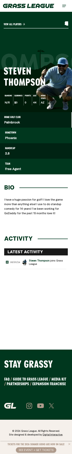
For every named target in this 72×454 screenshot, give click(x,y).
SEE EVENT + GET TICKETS (36, 450)
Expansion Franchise (49, 384)
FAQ (7, 379)
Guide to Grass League (30, 379)
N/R (7, 102)
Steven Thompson (39, 260)
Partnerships (18, 384)
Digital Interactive (52, 434)
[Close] (69, 444)
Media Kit (58, 379)
